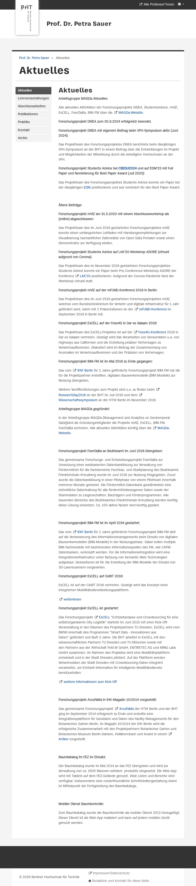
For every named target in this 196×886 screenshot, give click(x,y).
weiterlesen (72, 599)
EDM (88, 187)
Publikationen (28, 114)
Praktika (24, 122)
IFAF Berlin (85, 370)
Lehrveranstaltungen (33, 98)
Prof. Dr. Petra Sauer (79, 24)
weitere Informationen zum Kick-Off (90, 682)
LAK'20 (85, 276)
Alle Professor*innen (159, 4)
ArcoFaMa (126, 709)
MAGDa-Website (131, 112)
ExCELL (104, 617)
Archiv (22, 138)
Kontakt (24, 130)
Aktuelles (25, 90)
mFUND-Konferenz (153, 309)
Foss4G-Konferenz (152, 332)
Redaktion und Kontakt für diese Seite (120, 881)
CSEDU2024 (128, 168)
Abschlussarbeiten (32, 106)
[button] (180, 4)
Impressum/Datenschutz (111, 873)
